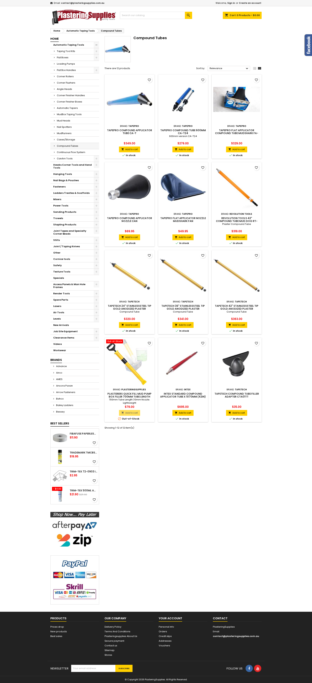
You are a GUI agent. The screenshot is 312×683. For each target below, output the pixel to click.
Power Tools (60, 205)
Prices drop (57, 627)
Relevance (229, 68)
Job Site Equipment (65, 331)
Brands (56, 360)
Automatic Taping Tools (68, 45)
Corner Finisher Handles (71, 95)
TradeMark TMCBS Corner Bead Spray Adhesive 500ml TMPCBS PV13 (84, 452)
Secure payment (114, 641)
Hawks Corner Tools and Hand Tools (72, 166)
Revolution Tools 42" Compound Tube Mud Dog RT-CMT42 (236, 221)
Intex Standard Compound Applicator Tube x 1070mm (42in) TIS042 (183, 396)
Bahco (60, 398)
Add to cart (129, 149)
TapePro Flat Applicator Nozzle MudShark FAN (183, 219)
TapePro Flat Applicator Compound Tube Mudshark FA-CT (236, 133)
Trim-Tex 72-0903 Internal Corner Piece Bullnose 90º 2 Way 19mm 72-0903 (84, 471)
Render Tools (61, 293)
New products (58, 631)
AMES (59, 379)
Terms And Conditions (117, 631)
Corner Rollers (65, 76)
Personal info (166, 627)
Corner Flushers (66, 82)
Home (54, 39)
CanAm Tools (65, 158)
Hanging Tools (62, 174)
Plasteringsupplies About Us (121, 636)
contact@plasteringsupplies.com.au (82, 3)
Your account (170, 618)
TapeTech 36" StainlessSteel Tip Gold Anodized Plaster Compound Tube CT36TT (183, 308)
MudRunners (64, 133)
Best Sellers (59, 423)
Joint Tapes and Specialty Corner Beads (69, 232)
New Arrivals (61, 325)
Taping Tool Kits (66, 51)
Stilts (56, 240)
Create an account (250, 3)
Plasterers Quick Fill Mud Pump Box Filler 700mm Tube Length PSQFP (129, 396)
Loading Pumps (66, 64)
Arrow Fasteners (65, 392)
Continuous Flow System (71, 152)
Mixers (57, 199)
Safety (57, 265)
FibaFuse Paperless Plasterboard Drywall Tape (84, 433)
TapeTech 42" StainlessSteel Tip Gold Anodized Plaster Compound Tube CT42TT (236, 308)
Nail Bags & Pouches (66, 180)
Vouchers (164, 645)
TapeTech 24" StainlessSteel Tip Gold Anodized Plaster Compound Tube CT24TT (129, 308)
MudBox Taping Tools (69, 114)
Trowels (58, 218)
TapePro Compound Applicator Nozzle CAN (129, 219)
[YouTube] (257, 668)
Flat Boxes (62, 57)
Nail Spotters (64, 127)
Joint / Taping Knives (66, 246)
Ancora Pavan (64, 385)
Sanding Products (64, 212)
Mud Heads (63, 120)
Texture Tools (61, 271)
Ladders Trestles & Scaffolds (71, 193)
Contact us (111, 645)
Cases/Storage (66, 139)
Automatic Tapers (67, 108)
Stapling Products (64, 224)
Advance (61, 366)
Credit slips (165, 636)
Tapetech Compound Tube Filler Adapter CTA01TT (236, 395)
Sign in (231, 3)
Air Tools (58, 312)
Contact (220, 618)
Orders (163, 631)
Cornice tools (61, 259)
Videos (57, 344)
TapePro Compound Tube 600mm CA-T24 (183, 131)
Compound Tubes (67, 146)
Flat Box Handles (66, 70)
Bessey (60, 411)
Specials (58, 278)
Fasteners (59, 186)
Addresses (165, 641)
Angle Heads (64, 89)
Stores (108, 655)
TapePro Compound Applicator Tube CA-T (129, 131)
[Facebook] (249, 668)
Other (56, 252)
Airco (59, 372)
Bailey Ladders (64, 405)
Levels (57, 318)
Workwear (59, 350)
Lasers (57, 306)
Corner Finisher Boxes (69, 101)
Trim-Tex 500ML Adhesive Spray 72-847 (84, 490)
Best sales (56, 636)
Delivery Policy (113, 627)
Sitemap (109, 650)
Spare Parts (60, 300)
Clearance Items (63, 337)
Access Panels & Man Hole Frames (69, 286)
